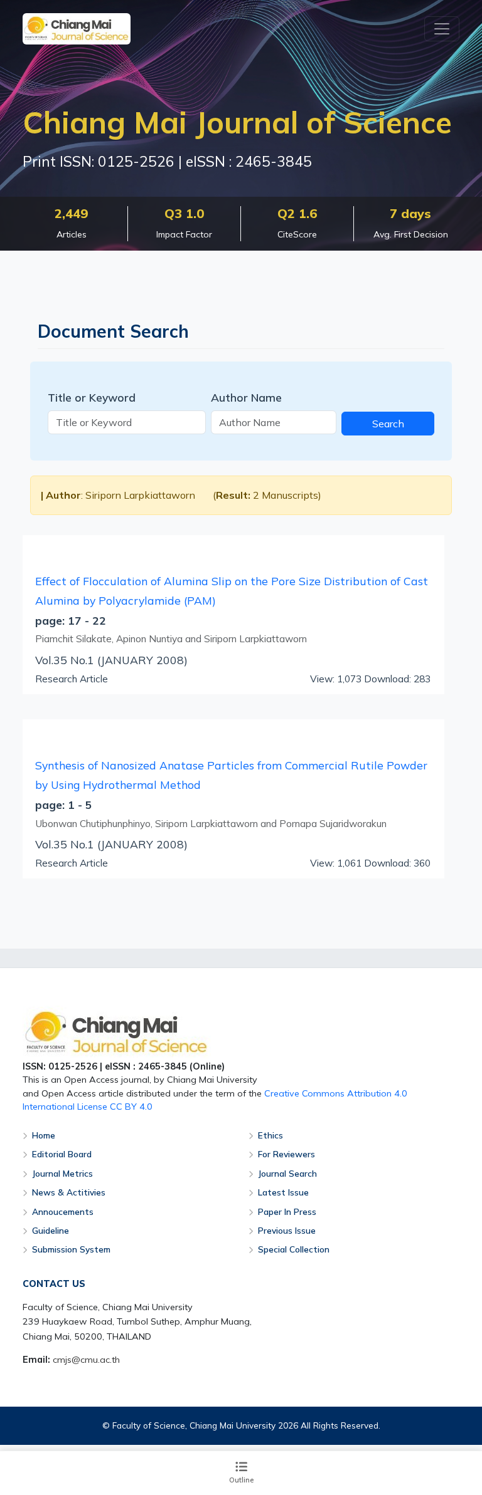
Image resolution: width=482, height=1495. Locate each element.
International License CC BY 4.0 (88, 1106)
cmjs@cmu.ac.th (86, 1359)
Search (388, 423)
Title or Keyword (92, 397)
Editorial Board (62, 1154)
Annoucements (63, 1211)
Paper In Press (287, 1211)
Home (43, 1135)
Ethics (270, 1135)
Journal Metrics (62, 1173)
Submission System (71, 1249)
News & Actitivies (68, 1192)
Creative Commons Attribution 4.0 (335, 1093)
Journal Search (287, 1173)
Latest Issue (283, 1192)
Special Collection (293, 1249)
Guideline (50, 1230)
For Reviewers (286, 1154)
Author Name (246, 397)
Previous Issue (287, 1230)
